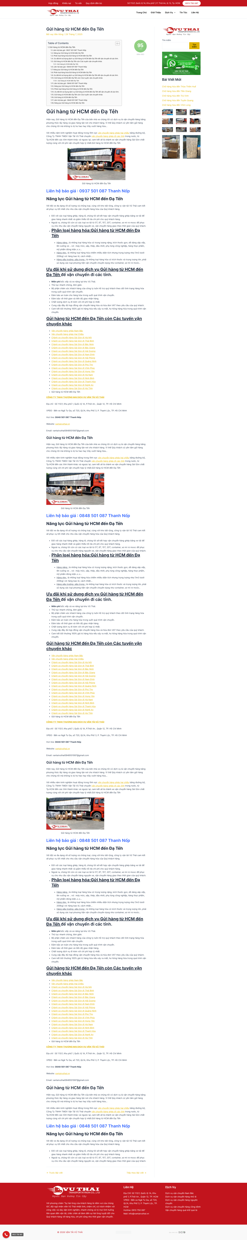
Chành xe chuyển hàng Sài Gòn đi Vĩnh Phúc (73, 368)
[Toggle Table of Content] (116, 43)
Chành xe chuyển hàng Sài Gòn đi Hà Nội (71, 337)
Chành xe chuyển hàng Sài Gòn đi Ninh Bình (72, 378)
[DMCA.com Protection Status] (123, 1232)
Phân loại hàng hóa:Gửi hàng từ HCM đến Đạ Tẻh (73, 56)
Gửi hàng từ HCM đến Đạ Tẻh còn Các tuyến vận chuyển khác (78, 61)
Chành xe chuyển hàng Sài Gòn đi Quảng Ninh (73, 361)
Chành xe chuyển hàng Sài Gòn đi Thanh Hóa (73, 381)
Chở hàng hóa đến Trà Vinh (175, 95)
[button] (192, 3)
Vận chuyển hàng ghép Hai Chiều (67, 334)
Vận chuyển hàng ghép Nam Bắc (67, 330)
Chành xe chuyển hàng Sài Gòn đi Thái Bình (72, 341)
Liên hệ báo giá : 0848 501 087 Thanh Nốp (70, 67)
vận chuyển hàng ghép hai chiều (113, 133)
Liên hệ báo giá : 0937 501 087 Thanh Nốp (69, 50)
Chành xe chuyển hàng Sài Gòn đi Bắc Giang (73, 347)
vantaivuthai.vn (62, 424)
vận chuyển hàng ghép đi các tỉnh (108, 136)
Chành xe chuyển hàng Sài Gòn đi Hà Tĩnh (72, 388)
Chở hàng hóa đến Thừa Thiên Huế (179, 86)
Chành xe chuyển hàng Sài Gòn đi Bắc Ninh (72, 344)
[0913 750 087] (6, 1234)
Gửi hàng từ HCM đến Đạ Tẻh (62, 47)
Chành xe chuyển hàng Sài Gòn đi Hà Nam (72, 374)
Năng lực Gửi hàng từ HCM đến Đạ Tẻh (69, 53)
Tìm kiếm (166, 40)
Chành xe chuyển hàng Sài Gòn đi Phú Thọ (72, 364)
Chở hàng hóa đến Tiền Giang (176, 91)
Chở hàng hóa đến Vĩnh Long (176, 105)
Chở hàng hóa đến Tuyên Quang (177, 100)
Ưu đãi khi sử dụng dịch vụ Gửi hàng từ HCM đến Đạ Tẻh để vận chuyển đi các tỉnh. (86, 58)
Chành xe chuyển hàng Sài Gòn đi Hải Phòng (73, 358)
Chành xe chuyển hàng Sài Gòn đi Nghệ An (72, 385)
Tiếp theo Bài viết (136, 1173)
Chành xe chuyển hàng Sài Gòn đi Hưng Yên (73, 371)
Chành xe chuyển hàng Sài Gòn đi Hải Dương (73, 351)
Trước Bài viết (55, 1173)
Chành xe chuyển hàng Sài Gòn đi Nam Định (73, 354)
